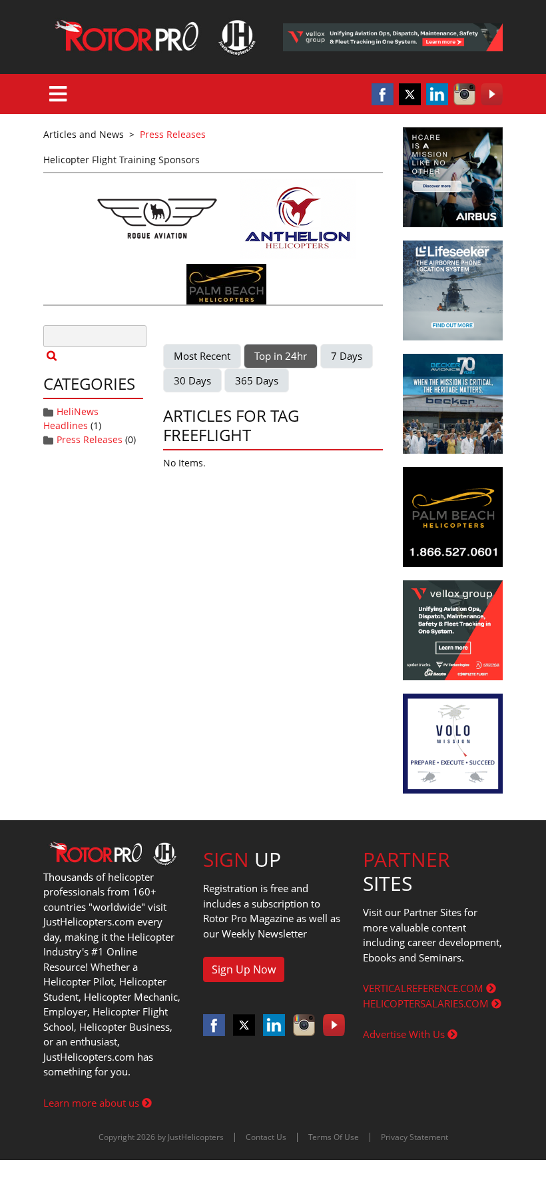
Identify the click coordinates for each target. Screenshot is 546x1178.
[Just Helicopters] (153, 37)
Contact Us (266, 1137)
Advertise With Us (405, 1034)
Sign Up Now (244, 969)
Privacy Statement (414, 1137)
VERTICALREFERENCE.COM (424, 988)
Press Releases (90, 439)
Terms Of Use (333, 1137)
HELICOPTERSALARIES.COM (427, 1003)
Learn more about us (92, 1102)
